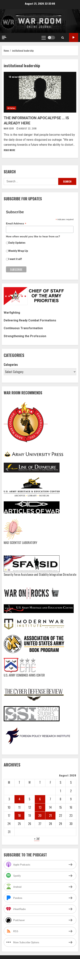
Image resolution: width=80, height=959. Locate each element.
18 (19, 815)
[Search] (62, 37)
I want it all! (15, 259)
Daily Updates (16, 242)
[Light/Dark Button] (51, 37)
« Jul (36, 838)
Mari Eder (9, 128)
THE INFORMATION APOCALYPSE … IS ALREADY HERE (40, 92)
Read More (9, 150)
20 (39, 815)
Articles (11, 108)
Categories (11, 364)
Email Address (16, 223)
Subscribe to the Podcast (73, 37)
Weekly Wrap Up (18, 250)
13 (40, 807)
